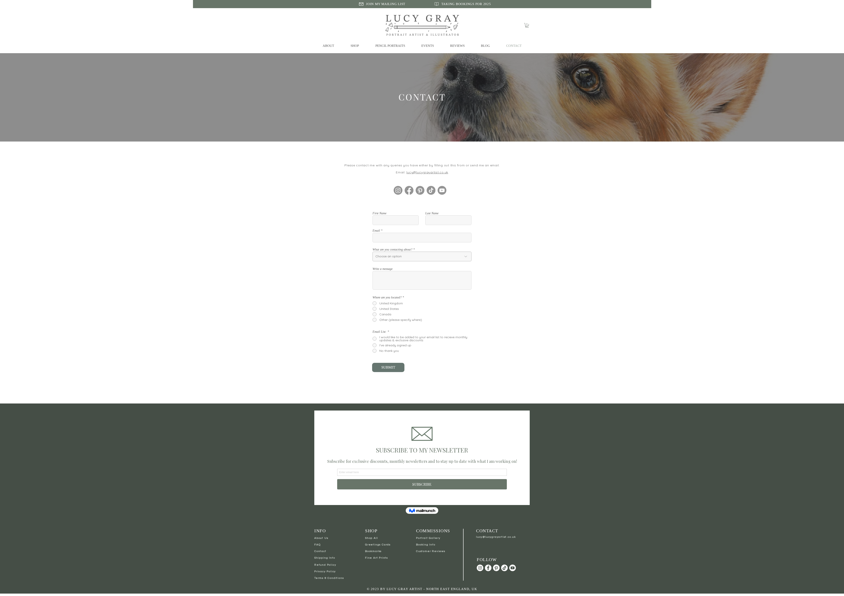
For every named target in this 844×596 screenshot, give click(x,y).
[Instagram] (398, 190)
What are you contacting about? (392, 249)
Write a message (383, 269)
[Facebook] (409, 190)
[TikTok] (431, 190)
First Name (379, 213)
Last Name (431, 213)
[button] (527, 25)
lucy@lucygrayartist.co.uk (427, 172)
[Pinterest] (420, 190)
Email (376, 230)
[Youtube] (442, 190)
